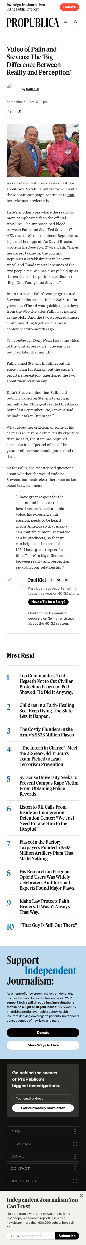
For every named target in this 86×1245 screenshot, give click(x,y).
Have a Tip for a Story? (48, 602)
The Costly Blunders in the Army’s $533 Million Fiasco (46, 732)
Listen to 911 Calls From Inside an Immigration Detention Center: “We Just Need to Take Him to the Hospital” (46, 818)
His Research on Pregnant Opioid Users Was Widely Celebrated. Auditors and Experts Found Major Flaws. (47, 880)
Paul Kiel (32, 89)
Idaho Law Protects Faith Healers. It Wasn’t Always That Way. (44, 906)
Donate (69, 7)
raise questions (62, 182)
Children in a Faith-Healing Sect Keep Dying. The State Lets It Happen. (46, 711)
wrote (12, 246)
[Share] (9, 111)
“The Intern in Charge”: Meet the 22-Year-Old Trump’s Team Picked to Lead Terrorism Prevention (48, 756)
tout (71, 194)
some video (69, 340)
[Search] (75, 21)
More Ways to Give (43, 1045)
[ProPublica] (33, 22)
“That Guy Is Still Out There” (48, 925)
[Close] (81, 1195)
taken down (69, 305)
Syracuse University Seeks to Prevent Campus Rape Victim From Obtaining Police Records (49, 786)
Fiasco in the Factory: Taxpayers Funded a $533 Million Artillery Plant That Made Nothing (46, 850)
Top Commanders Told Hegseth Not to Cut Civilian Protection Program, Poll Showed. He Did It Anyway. (46, 684)
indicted (14, 351)
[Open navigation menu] (65, 21)
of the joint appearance (26, 345)
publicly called (19, 397)
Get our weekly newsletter (43, 1108)
